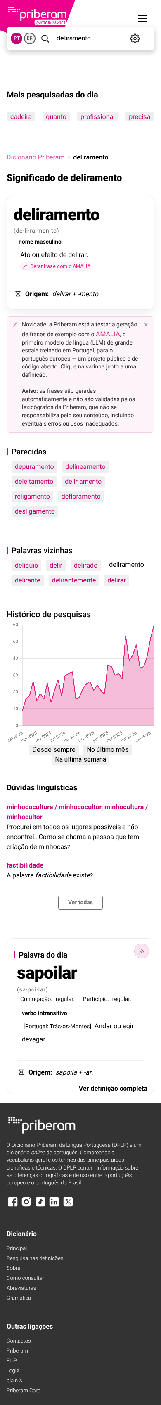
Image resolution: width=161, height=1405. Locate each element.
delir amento (83, 481)
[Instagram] (26, 1206)
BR (30, 38)
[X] (68, 1206)
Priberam (17, 1351)
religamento (32, 496)
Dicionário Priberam (35, 157)
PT (17, 38)
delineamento (86, 467)
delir (56, 565)
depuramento (34, 467)
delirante (27, 580)
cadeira (21, 117)
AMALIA (108, 334)
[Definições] (135, 38)
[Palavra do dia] (141, 951)
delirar (116, 580)
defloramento (81, 496)
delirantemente (74, 580)
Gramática (19, 1298)
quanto (56, 117)
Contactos (19, 1341)
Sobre (13, 1268)
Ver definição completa (113, 1088)
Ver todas (80, 902)
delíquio (26, 565)
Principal (17, 1249)
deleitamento (34, 481)
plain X (14, 1381)
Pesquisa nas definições (35, 1258)
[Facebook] (13, 1206)
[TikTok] (40, 1206)
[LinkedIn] (54, 1206)
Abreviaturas (21, 1288)
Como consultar (25, 1278)
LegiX (13, 1371)
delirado (85, 565)
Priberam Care (23, 1391)
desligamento (35, 511)
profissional (97, 117)
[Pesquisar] (45, 38)
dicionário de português (42, 1153)
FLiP (12, 1361)
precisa (139, 117)
